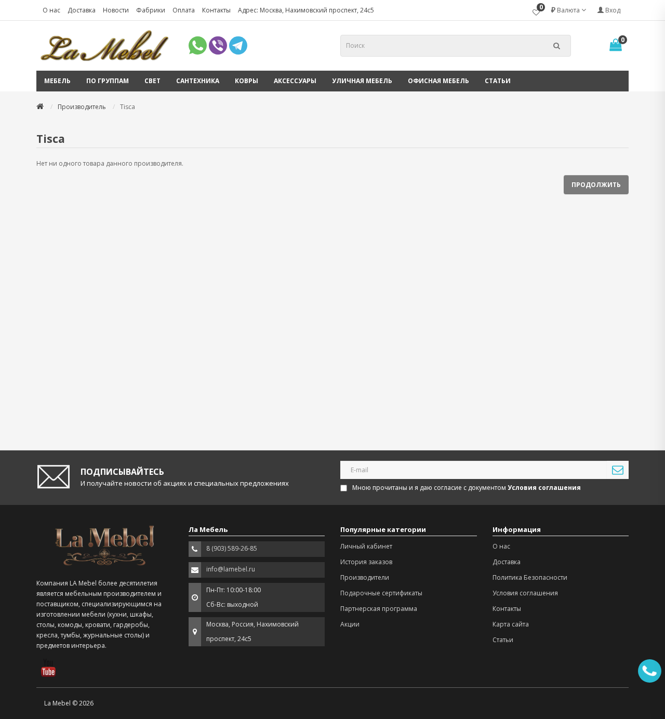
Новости (116, 10)
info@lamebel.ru (230, 569)
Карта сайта (511, 624)
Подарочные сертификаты (381, 593)
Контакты (216, 10)
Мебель (57, 80)
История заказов (366, 561)
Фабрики (150, 10)
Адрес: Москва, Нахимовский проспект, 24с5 (306, 10)
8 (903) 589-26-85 (231, 548)
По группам (107, 80)
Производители (364, 577)
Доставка (82, 10)
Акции (350, 624)
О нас (51, 10)
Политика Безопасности (530, 577)
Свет (152, 80)
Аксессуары (295, 80)
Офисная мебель (438, 80)
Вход (612, 10)
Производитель (82, 106)
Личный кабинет (366, 546)
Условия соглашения (525, 593)
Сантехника (197, 80)
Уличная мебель (362, 80)
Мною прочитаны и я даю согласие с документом (466, 487)
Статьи (498, 80)
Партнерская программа (378, 608)
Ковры (246, 80)
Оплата (183, 10)
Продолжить (596, 184)
